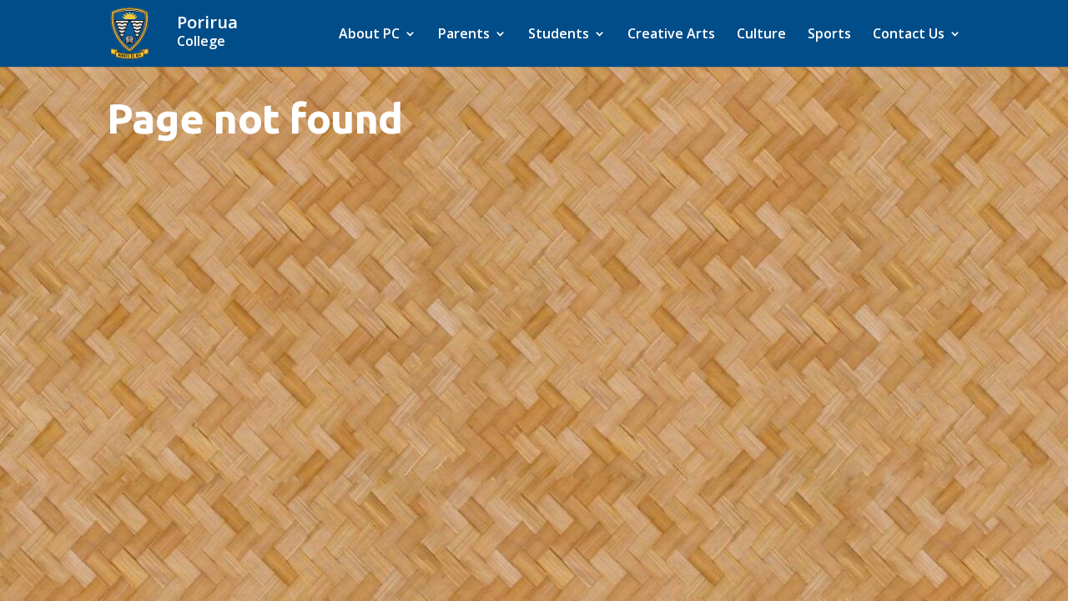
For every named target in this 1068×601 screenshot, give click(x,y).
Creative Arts (671, 35)
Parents (464, 35)
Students (558, 35)
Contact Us (909, 35)
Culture (761, 35)
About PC (369, 35)
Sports (829, 35)
